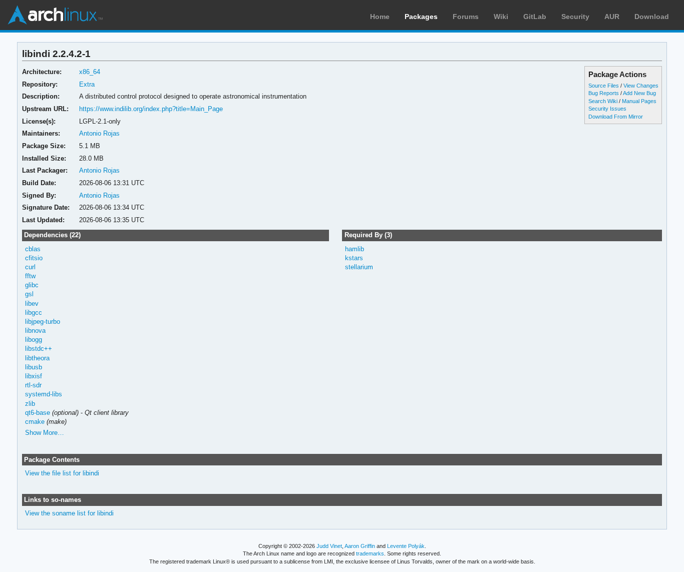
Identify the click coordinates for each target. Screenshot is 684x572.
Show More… (44, 432)
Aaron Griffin (360, 546)
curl (30, 267)
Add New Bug (639, 93)
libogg (33, 339)
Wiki (501, 17)
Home (380, 17)
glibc (32, 285)
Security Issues (607, 109)
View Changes (640, 86)
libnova (35, 330)
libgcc (33, 312)
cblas (33, 249)
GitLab (534, 17)
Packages (421, 17)
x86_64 (89, 72)
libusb (33, 367)
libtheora (37, 358)
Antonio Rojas (99, 133)
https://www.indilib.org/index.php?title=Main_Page (151, 109)
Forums (466, 17)
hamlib (354, 249)
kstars (354, 258)
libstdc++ (38, 348)
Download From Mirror (615, 117)
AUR (611, 17)
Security (575, 17)
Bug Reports (603, 93)
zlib (30, 403)
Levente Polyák (406, 546)
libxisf (33, 376)
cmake (35, 421)
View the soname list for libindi (69, 513)
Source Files (603, 86)
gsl (29, 294)
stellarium (359, 267)
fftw (30, 276)
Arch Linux (55, 15)
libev (32, 303)
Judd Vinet (329, 546)
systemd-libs (43, 394)
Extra (87, 84)
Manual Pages (639, 101)
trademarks (370, 553)
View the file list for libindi (62, 473)
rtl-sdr (33, 385)
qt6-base (37, 412)
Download (651, 17)
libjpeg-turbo (42, 321)
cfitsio (34, 258)
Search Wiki (602, 101)
